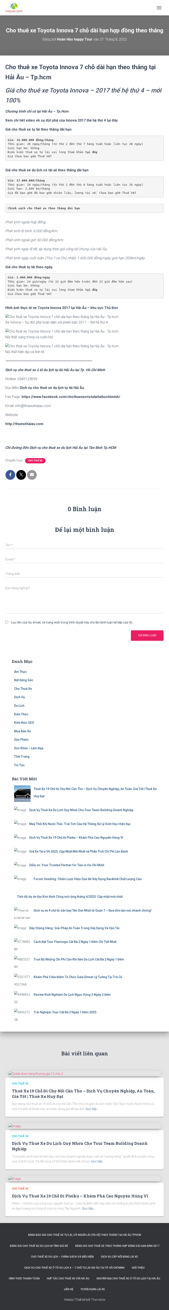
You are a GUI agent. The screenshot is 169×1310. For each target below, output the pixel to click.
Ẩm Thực (20, 672)
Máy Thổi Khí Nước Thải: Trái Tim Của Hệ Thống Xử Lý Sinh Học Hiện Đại (79, 824)
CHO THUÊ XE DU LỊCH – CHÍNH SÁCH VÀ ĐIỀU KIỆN (62, 1256)
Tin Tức (19, 765)
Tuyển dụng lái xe (93, 1289)
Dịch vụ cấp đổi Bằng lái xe (119, 1256)
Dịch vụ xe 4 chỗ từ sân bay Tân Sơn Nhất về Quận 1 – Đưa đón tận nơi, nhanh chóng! (93, 910)
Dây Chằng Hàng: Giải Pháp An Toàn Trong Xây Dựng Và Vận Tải (74, 928)
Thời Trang (21, 756)
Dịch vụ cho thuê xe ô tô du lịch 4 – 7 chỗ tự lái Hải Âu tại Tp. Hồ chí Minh (74, 1267)
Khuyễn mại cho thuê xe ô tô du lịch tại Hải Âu (128, 1278)
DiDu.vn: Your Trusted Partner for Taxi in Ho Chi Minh (66, 865)
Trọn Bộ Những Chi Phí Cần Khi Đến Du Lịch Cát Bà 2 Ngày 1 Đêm (79, 959)
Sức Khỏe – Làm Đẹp (28, 748)
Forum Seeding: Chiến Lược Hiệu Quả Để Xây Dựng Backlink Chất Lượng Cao (88, 879)
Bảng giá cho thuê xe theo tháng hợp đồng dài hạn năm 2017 (117, 1245)
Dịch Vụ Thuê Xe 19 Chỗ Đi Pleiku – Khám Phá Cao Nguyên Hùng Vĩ (76, 837)
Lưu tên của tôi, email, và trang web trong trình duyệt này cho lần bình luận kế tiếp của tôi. (72, 622)
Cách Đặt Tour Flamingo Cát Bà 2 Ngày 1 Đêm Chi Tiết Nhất (75, 942)
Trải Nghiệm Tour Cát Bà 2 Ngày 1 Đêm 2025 (65, 1012)
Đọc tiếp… (92, 1109)
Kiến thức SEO (24, 722)
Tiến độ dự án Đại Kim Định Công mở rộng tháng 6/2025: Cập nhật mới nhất (70, 896)
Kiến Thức (21, 714)
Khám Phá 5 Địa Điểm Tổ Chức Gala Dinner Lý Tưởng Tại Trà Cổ (78, 977)
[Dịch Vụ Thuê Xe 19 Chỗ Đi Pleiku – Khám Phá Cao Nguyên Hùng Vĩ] (15, 1178)
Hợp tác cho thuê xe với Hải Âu (68, 1278)
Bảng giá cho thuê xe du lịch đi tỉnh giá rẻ (39, 1245)
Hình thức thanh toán (24, 1278)
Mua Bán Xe (22, 731)
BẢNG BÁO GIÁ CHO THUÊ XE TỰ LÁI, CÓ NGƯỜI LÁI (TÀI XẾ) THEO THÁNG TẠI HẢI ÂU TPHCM (84, 1234)
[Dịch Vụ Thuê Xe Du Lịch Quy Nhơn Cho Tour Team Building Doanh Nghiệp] (15, 1126)
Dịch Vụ (19, 697)
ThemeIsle (98, 1299)
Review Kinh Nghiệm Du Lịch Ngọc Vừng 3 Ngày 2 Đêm (72, 994)
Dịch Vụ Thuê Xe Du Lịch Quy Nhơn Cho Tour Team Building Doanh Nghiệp (81, 810)
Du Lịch (19, 705)
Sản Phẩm (21, 739)
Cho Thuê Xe (35, 460)
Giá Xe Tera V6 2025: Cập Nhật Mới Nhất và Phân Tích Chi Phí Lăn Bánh (78, 851)
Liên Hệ (68, 1289)
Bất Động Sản (23, 680)
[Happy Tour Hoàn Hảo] (15, 7)
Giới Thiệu (138, 1267)
